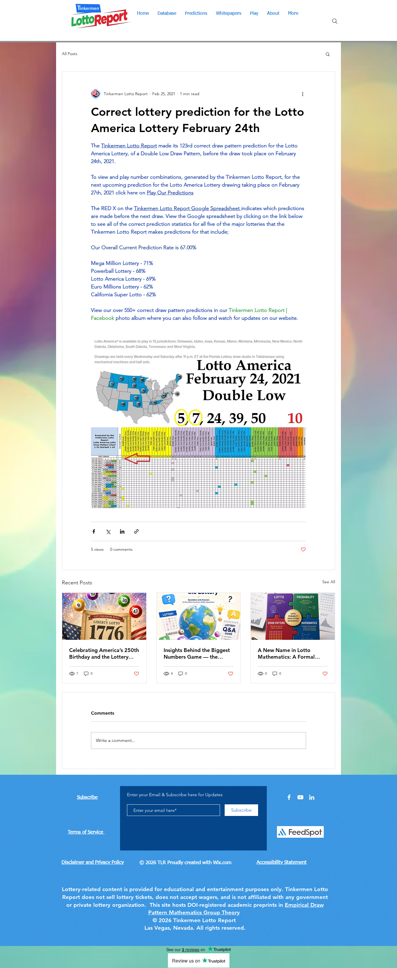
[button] (327, 54)
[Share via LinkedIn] (122, 531)
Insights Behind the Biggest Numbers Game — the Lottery (197, 653)
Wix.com (222, 862)
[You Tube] (300, 797)
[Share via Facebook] (93, 531)
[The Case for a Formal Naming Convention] (293, 616)
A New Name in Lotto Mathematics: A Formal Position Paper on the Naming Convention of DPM (292, 653)
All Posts (69, 53)
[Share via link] (136, 531)
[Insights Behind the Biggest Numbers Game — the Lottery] (199, 616)
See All (328, 581)
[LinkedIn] (311, 797)
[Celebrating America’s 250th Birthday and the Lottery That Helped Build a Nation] (104, 616)
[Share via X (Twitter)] (108, 531)
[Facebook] (289, 797)
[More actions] (302, 93)
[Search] (335, 21)
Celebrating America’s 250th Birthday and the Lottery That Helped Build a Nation (104, 653)
